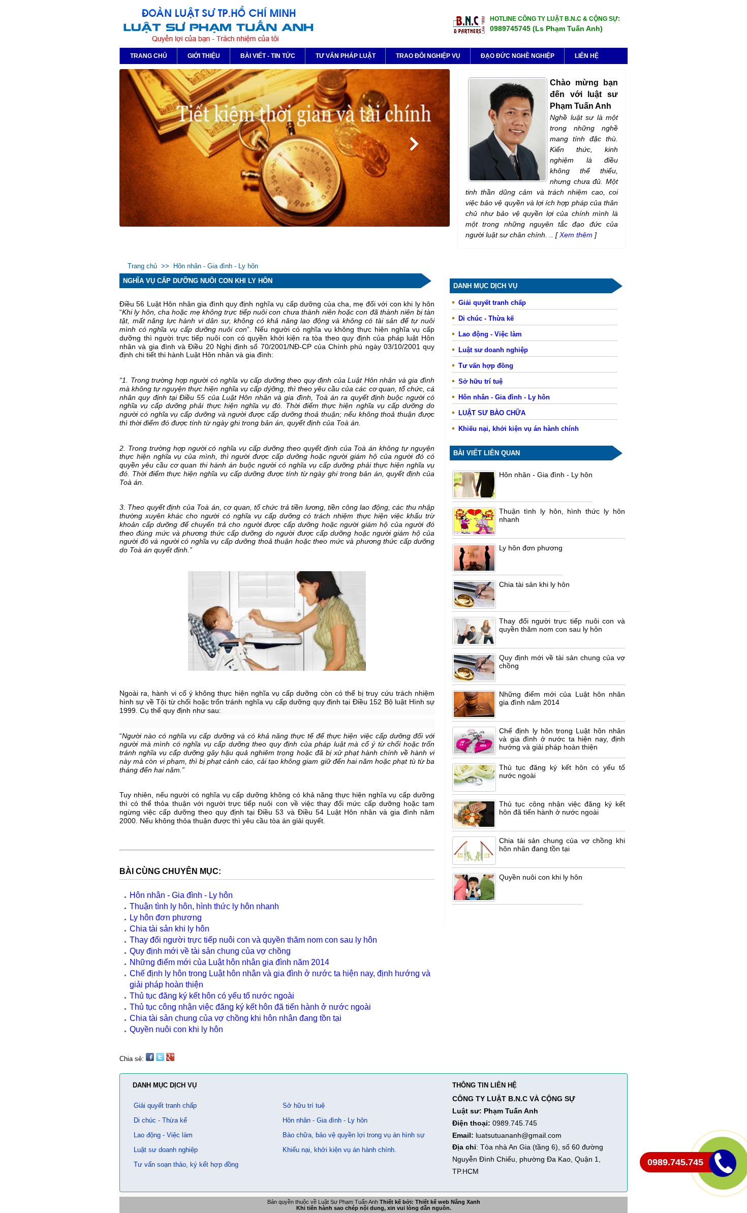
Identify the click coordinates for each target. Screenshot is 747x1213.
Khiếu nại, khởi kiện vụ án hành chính (518, 428)
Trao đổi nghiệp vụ (428, 55)
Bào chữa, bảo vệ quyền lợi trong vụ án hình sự (354, 1135)
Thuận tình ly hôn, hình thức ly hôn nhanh (204, 906)
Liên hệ (587, 55)
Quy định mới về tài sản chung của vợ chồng (210, 951)
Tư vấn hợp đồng (485, 365)
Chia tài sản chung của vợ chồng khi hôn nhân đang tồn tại (562, 844)
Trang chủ (148, 55)
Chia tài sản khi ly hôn (534, 584)
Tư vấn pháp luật (346, 55)
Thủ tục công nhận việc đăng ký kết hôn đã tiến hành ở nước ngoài (562, 808)
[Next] (414, 143)
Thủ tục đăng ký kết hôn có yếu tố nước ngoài (212, 995)
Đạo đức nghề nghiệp (517, 55)
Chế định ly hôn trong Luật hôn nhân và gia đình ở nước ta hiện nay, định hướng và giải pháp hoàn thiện (562, 739)
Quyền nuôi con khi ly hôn (540, 877)
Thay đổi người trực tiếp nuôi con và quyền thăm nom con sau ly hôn (562, 625)
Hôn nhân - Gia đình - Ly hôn (215, 266)
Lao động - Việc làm (490, 334)
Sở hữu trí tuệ (480, 381)
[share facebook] (150, 1059)
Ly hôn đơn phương (531, 548)
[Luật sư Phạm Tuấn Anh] (217, 41)
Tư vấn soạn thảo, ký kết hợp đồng (186, 1164)
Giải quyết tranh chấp (492, 302)
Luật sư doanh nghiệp (493, 350)
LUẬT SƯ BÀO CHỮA (491, 413)
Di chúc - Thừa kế (486, 318)
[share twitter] (160, 1059)
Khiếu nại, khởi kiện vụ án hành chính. (339, 1150)
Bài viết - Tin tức (267, 55)
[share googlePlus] (170, 1059)
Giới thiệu (204, 55)
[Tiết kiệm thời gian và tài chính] (284, 224)
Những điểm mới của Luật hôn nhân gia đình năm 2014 (229, 962)
